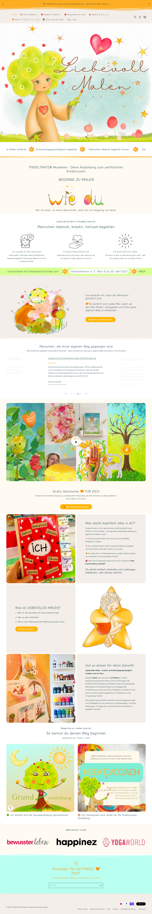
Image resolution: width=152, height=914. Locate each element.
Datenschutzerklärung (97, 909)
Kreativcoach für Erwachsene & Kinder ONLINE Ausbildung (72, 358)
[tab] (71, 393)
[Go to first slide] (86, 393)
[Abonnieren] (100, 885)
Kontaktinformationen (128, 909)
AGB (108, 909)
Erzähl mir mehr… (26, 629)
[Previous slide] (65, 393)
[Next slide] (149, 4)
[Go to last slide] (2, 4)
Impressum (142, 909)
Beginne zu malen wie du (100, 319)
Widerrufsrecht (82, 909)
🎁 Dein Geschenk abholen (76, 507)
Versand (115, 909)
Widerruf (141, 904)
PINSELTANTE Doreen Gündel (22, 907)
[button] (135, 17)
